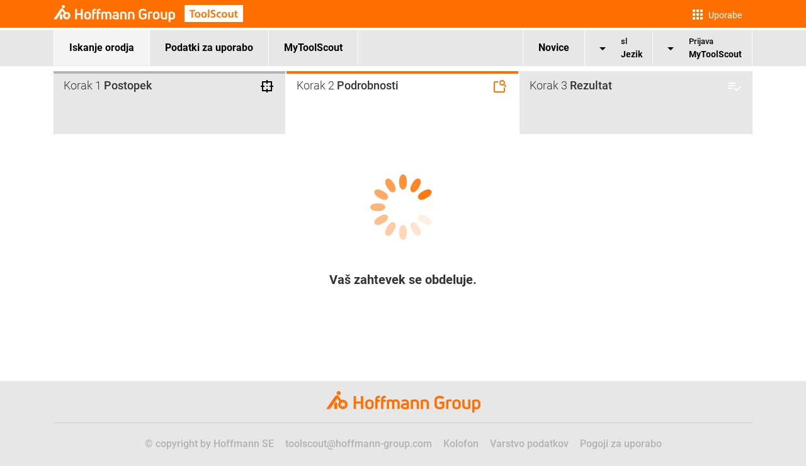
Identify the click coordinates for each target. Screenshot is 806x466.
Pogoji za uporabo (621, 444)
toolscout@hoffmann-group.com (358, 444)
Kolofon (461, 444)
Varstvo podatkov (529, 444)
